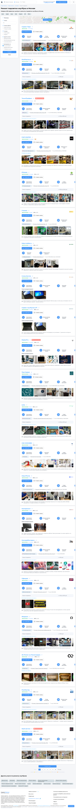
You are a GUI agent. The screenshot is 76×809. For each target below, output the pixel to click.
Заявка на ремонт (62, 2)
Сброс (9, 54)
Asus (12, 14)
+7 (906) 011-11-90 (27, 377)
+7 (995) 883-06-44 (28, 621)
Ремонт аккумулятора (21, 780)
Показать (9, 51)
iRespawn (25, 616)
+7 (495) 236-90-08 (28, 659)
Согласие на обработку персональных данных (61, 794)
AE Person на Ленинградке (31, 655)
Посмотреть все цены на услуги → (29, 79)
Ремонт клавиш (32, 780)
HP (25, 14)
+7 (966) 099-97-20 (28, 409)
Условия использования (58, 799)
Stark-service (26, 729)
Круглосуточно (7, 27)
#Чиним (24, 172)
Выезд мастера (7, 38)
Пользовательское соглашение (60, 797)
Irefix (23, 405)
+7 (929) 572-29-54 (27, 103)
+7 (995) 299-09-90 (28, 448)
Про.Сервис (26, 372)
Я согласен (71, 806)
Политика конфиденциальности (60, 791)
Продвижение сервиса (34, 798)
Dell (16, 14)
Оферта (55, 801)
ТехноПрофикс (27, 98)
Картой (5, 34)
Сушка (29, 783)
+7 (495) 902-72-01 (27, 545)
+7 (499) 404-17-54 (28, 345)
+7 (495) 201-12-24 (27, 31)
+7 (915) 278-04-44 (28, 177)
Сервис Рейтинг (4, 5)
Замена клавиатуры (37, 783)
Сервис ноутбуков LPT (29, 308)
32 (55, 769)
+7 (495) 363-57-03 (27, 215)
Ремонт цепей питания (20, 783)
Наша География (32, 802)
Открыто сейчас (7, 28)
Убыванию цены (7, 49)
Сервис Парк (26, 27)
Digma (20, 14)
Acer (3, 14)
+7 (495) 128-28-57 (27, 64)
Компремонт (26, 508)
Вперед (59, 769)
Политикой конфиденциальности (44, 805)
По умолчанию (7, 45)
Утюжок (24, 210)
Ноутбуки (17, 5)
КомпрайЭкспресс (28, 540)
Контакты (55, 803)
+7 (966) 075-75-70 (28, 734)
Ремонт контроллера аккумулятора (42, 781)
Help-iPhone (26, 476)
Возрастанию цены (8, 47)
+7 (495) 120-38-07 (27, 142)
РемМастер (26, 690)
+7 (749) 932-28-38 (27, 513)
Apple (7, 14)
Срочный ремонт (8, 41)
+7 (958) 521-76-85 (48, 2)
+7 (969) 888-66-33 (28, 694)
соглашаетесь (15, 805)
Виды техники (11, 5)
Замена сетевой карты (67, 783)
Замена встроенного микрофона (9, 786)
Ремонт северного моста (7, 783)
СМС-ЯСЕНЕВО (27, 443)
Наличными (6, 32)
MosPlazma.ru (26, 59)
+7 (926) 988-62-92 (27, 583)
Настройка (12, 780)
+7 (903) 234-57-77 (27, 248)
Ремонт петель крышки (61, 780)
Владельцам (31, 796)
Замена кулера (47, 783)
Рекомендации (32, 800)
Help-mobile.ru (27, 243)
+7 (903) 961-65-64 (27, 480)
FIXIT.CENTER (26, 137)
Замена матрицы (56, 783)
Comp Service (26, 276)
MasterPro (25, 340)
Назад (35, 769)
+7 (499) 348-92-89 (28, 312)
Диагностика (4, 780)
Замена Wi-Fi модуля (23, 786)
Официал (25, 578)
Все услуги (31, 794)
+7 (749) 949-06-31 (27, 280)
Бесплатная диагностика (9, 40)
